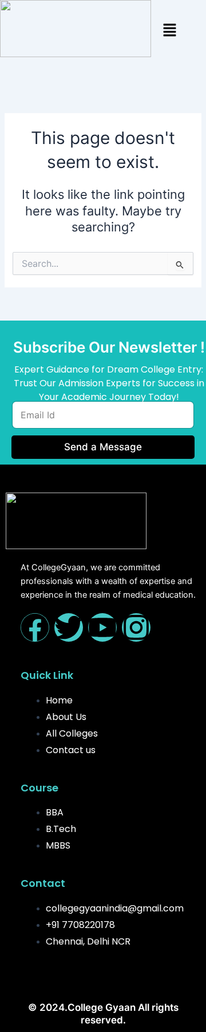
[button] (170, 30)
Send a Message (103, 447)
